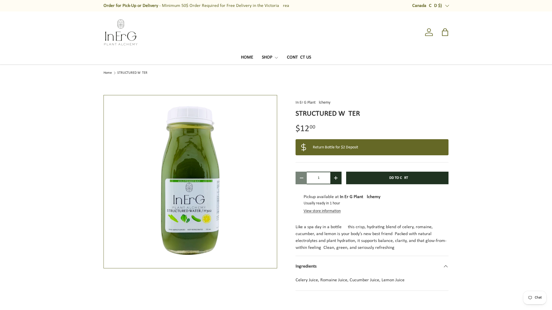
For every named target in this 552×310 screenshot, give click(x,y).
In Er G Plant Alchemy (313, 102)
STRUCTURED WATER (132, 73)
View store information (322, 211)
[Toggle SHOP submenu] (276, 57)
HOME (247, 57)
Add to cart (397, 178)
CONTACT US (299, 57)
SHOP (267, 57)
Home (107, 73)
